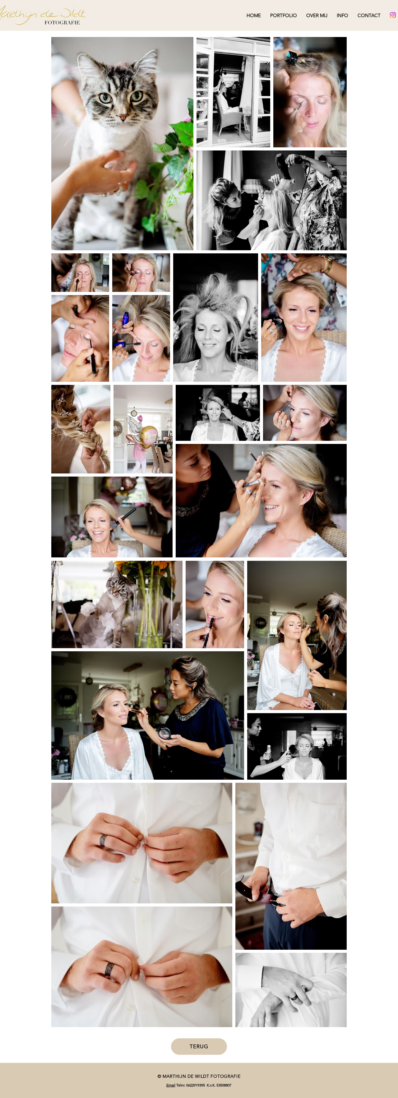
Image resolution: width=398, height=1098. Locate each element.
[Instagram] (393, 15)
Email (170, 1085)
